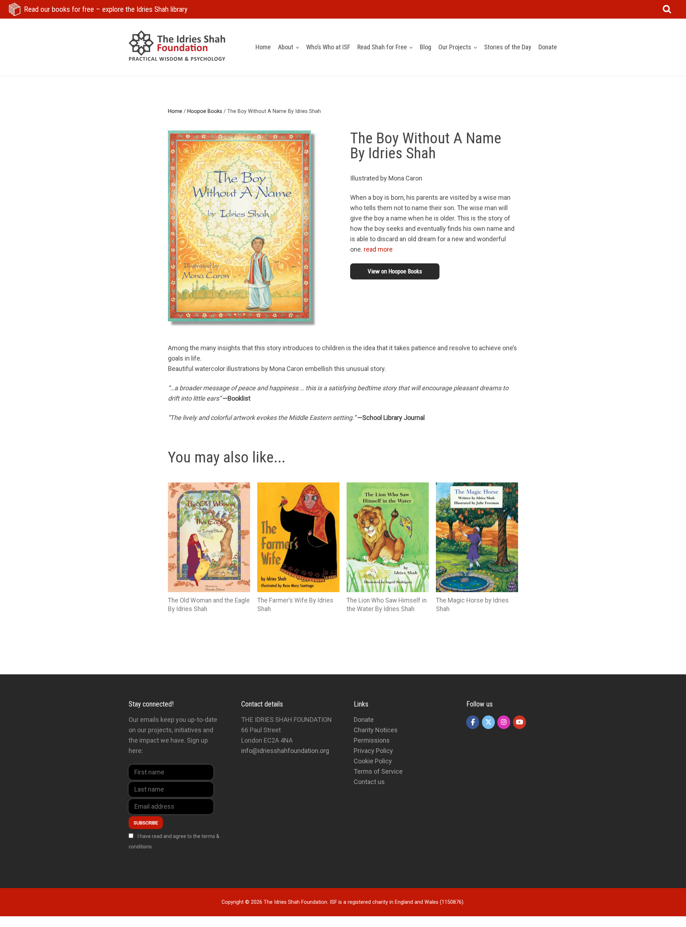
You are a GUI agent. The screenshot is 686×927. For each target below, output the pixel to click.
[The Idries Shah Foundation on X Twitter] (488, 722)
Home (175, 111)
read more (378, 249)
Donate (364, 719)
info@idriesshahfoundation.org (285, 750)
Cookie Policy (373, 761)
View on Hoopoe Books (395, 271)
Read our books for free (106, 9)
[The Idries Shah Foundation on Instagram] (503, 722)
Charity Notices (376, 730)
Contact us (369, 781)
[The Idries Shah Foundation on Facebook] (472, 722)
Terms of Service (378, 771)
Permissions (372, 740)
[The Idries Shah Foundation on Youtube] (519, 722)
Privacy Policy (373, 750)
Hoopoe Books (204, 111)
